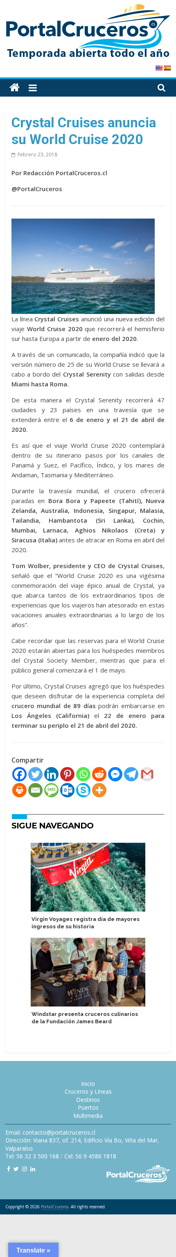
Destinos (88, 1100)
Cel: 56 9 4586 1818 (90, 1156)
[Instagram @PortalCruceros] (24, 1169)
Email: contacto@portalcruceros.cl (50, 1132)
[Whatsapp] (83, 774)
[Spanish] (167, 68)
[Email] (35, 790)
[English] (158, 68)
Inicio (88, 1084)
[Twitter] (35, 774)
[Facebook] (19, 774)
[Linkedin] (51, 774)
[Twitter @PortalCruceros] (16, 1169)
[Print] (19, 790)
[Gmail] (147, 774)
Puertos (88, 1107)
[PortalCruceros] (14, 88)
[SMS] (51, 790)
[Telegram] (131, 774)
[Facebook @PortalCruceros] (8, 1169)
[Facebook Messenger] (115, 774)
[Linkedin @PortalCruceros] (33, 1169)
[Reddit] (99, 774)
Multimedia (88, 1115)
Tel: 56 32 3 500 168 (32, 1156)
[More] (99, 790)
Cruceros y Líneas (88, 1091)
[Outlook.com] (67, 790)
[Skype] (83, 790)
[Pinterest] (67, 774)
